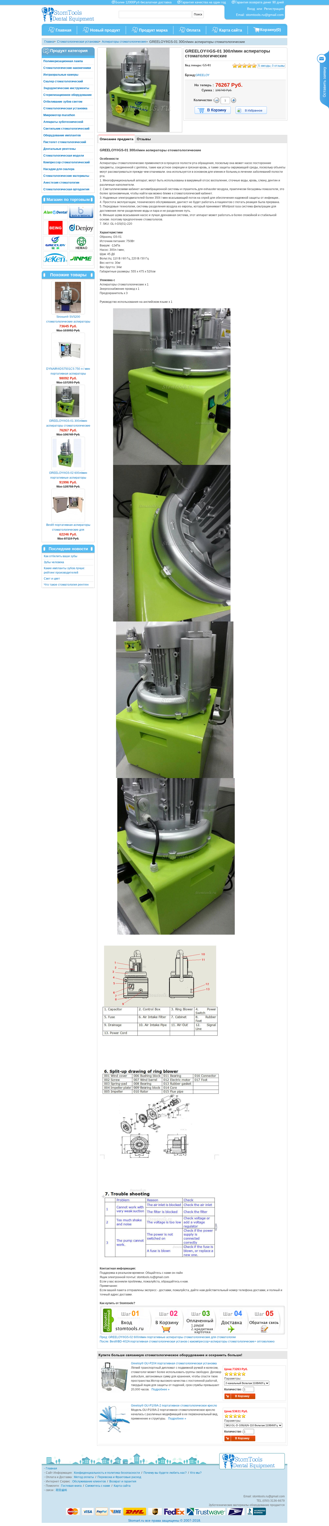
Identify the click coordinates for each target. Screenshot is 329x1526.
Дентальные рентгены (59, 149)
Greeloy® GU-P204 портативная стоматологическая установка (174, 1363)
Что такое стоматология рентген (66, 584)
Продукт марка (153, 30)
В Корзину (242, 1396)
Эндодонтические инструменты (66, 88)
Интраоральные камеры (60, 74)
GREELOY (203, 75)
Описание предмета (116, 139)
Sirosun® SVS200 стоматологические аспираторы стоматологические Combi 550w (68, 321)
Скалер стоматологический (63, 81)
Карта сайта (230, 30)
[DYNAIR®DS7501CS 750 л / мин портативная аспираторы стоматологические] (68, 349)
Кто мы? (196, 1472)
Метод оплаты (84, 1477)
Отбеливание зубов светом (62, 101)
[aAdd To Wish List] (254, 110)
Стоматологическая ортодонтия (66, 189)
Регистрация (274, 9)
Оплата (193, 30)
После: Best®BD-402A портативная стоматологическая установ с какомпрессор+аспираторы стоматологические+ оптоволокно (187, 1341)
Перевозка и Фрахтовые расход (119, 1477)
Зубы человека (54, 562)
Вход (251, 9)
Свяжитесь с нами (97, 1485)
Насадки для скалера (58, 169)
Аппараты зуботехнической (63, 122)
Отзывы (144, 139)
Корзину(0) (270, 30)
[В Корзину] (213, 110)
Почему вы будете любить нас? (165, 1472)
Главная (63, 30)
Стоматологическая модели (63, 155)
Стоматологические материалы (66, 176)
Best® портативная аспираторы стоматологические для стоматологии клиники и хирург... (68, 529)
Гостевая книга (71, 1485)
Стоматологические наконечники (67, 68)
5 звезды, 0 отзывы (271, 65)
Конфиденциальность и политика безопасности (107, 1472)
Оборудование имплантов (62, 135)
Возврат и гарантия (122, 1481)
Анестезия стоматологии (61, 182)
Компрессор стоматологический (66, 162)
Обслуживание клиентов (89, 1481)
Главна (49, 41)
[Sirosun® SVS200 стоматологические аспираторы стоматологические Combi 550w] (68, 297)
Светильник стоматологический (66, 128)
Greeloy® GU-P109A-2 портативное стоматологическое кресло (174, 1405)
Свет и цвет (52, 578)
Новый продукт (105, 30)
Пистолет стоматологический (64, 142)
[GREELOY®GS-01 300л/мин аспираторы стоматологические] (68, 401)
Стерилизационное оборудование (67, 95)
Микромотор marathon (59, 115)
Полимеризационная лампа (63, 61)
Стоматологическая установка (78, 41)
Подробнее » (160, 1389)
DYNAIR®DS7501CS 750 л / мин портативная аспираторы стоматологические (68, 373)
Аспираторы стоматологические (124, 41)
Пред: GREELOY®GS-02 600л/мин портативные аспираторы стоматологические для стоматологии (168, 1337)
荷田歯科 (61, 1490)
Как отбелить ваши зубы (60, 556)
